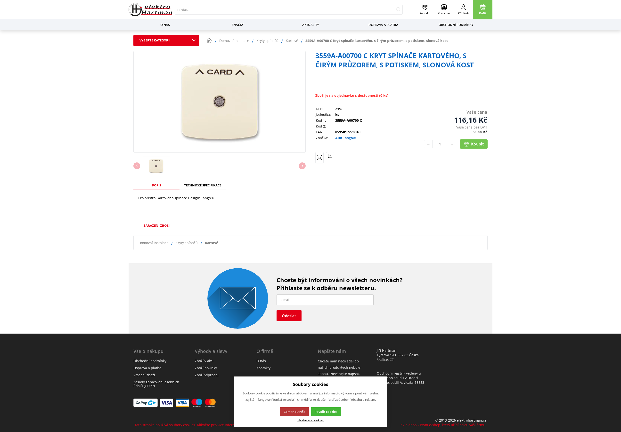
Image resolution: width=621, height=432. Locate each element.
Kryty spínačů (187, 242)
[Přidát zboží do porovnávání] (319, 157)
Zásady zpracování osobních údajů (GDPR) (156, 384)
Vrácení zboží (144, 375)
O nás (165, 25)
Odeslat (289, 315)
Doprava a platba (383, 25)
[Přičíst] (452, 144)
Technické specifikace (202, 185)
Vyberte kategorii (154, 40)
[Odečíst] (428, 144)
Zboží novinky (206, 368)
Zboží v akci (204, 361)
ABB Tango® (345, 138)
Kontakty (263, 368)
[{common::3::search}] (398, 10)
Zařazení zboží (157, 225)
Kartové (211, 242)
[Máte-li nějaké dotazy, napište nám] (330, 157)
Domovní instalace (153, 242)
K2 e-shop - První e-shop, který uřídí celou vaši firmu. (443, 425)
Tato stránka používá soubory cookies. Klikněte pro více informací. (188, 425)
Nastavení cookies (310, 420)
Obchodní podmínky (456, 25)
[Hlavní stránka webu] (209, 40)
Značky (238, 25)
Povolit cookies (326, 411)
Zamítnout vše (294, 411)
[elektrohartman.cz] (150, 9)
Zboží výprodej (207, 375)
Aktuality (310, 25)
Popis (156, 185)
